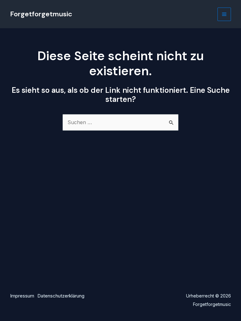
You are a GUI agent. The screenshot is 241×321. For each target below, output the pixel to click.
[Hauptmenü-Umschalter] (224, 14)
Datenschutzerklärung (60, 296)
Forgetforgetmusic (41, 13)
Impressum (22, 296)
